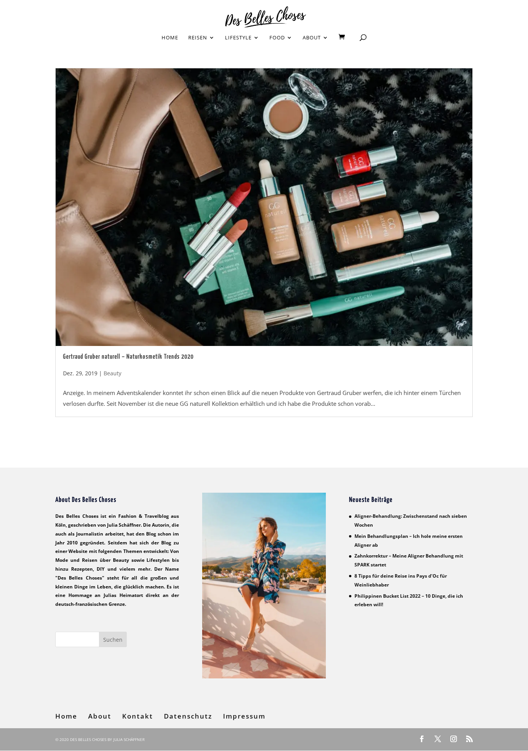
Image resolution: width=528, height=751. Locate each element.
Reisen (197, 38)
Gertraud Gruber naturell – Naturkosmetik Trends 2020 (128, 357)
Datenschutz (188, 716)
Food (277, 38)
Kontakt (137, 716)
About (312, 38)
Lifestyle (238, 38)
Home (170, 38)
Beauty (112, 373)
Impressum (244, 716)
